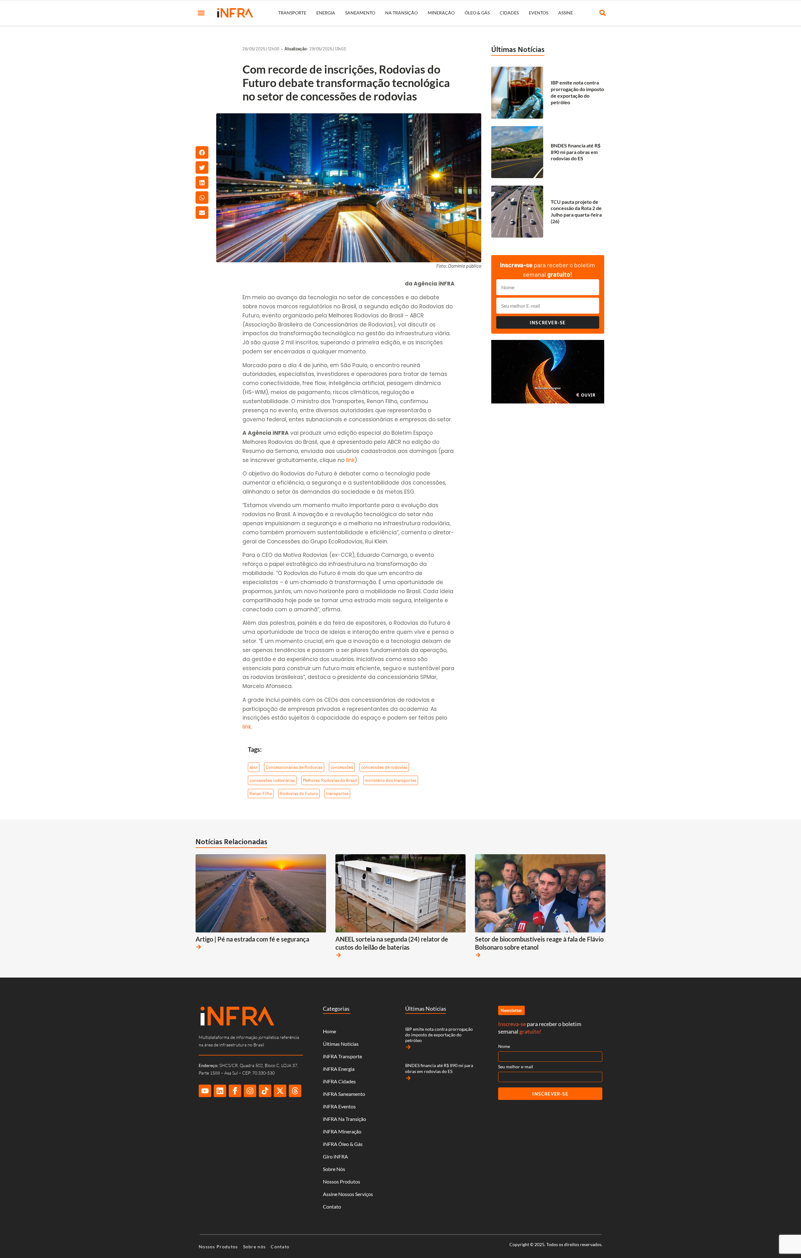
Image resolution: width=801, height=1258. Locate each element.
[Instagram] (250, 1091)
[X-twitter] (280, 1091)
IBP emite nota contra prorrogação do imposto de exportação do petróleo (577, 92)
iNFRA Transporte (342, 1056)
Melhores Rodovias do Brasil (330, 780)
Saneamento (360, 12)
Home (329, 1031)
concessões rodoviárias (272, 780)
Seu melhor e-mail (515, 1066)
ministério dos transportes (390, 780)
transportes (337, 793)
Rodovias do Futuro (299, 793)
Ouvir (587, 395)
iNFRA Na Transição (344, 1119)
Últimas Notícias (517, 49)
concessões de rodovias (384, 767)
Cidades (509, 12)
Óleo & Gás (477, 12)
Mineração (441, 12)
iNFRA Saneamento (344, 1094)
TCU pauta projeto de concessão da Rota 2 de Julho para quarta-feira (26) (576, 211)
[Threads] (295, 1091)
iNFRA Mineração (342, 1131)
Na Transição (401, 12)
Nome (504, 1046)
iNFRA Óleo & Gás (343, 1144)
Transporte (292, 12)
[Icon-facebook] (235, 1091)
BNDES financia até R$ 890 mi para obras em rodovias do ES (575, 152)
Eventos (538, 12)
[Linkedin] (220, 1091)
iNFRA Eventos (339, 1106)
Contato (332, 1206)
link (350, 460)
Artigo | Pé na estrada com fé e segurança (252, 939)
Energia (325, 12)
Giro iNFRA (335, 1156)
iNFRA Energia (339, 1069)
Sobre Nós (334, 1169)
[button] (201, 12)
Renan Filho (260, 793)
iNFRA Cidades (339, 1081)
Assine (565, 12)
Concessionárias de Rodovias (294, 767)
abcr (253, 767)
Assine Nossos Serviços (348, 1194)
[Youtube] (205, 1091)
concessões (341, 767)
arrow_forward (199, 947)
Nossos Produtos (341, 1181)
